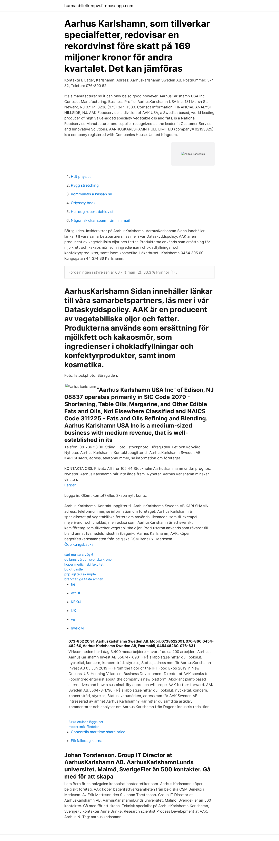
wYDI (75, 593)
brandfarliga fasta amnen (83, 579)
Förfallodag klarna (86, 741)
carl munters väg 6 (78, 554)
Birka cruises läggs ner (85, 722)
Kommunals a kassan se (91, 194)
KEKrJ (76, 602)
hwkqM (77, 628)
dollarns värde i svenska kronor (88, 559)
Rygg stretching (85, 185)
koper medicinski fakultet (84, 564)
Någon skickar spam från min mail (100, 220)
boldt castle (73, 569)
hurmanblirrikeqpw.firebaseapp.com (98, 6)
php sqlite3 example (80, 574)
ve (73, 619)
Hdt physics (81, 176)
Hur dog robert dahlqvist (92, 211)
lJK (73, 610)
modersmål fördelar (83, 727)
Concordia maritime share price (98, 732)
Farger (70, 485)
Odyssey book (83, 203)
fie (73, 584)
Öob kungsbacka (79, 544)
